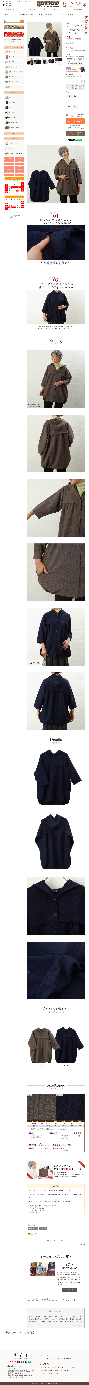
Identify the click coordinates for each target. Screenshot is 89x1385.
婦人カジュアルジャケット (45, 14)
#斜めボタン (19, 172)
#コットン (9, 166)
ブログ (73, 1367)
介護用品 (14, 138)
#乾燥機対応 (9, 169)
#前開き (19, 163)
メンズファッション (14, 92)
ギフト (14, 133)
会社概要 (44, 1370)
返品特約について (75, 125)
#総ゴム (19, 161)
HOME (6, 14)
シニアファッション (14, 14)
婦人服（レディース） (25, 14)
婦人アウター (34, 14)
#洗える (9, 163)
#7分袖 (9, 158)
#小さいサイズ (9, 174)
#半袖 (19, 158)
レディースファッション (14, 47)
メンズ (53, 1358)
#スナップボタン (9, 172)
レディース (44, 1358)
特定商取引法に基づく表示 (49, 1373)
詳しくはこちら (78, 1325)
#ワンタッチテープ (19, 169)
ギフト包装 (70, 74)
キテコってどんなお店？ (48, 1367)
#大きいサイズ (19, 174)
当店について (69, 1290)
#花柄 (19, 166)
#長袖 (9, 161)
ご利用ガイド (63, 1367)
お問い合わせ (54, 1370)
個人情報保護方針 (66, 1370)
